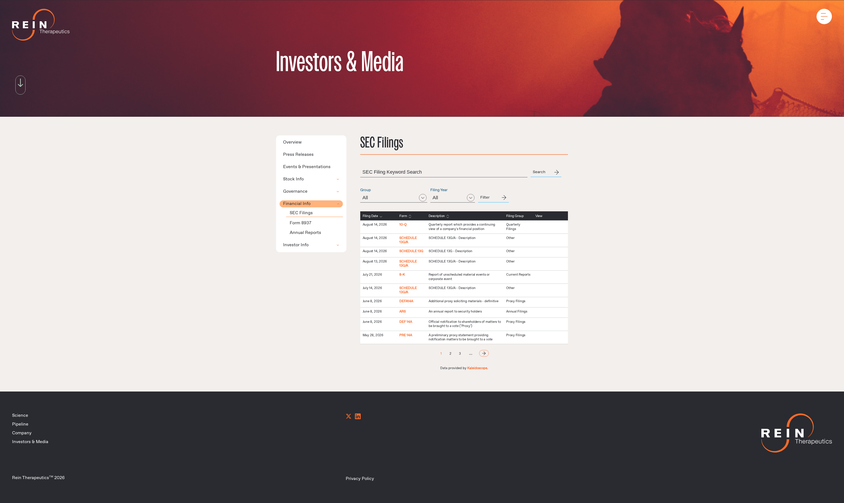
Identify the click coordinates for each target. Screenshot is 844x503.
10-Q (402, 225)
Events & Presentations (307, 167)
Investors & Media (30, 442)
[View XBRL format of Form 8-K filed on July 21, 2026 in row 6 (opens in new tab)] (554, 275)
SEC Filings (301, 213)
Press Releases (298, 155)
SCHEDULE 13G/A (408, 240)
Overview (292, 142)
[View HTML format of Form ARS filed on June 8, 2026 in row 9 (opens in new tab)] (549, 312)
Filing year (438, 190)
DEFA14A (406, 301)
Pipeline (20, 424)
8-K (402, 275)
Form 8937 (300, 223)
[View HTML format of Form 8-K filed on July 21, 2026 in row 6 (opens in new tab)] (560, 275)
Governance (295, 191)
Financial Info (297, 204)
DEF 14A (405, 322)
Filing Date (370, 216)
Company (22, 433)
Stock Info (293, 179)
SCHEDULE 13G (411, 251)
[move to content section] (20, 83)
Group (365, 190)
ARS (402, 311)
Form (403, 216)
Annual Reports (305, 233)
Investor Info (296, 245)
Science (20, 416)
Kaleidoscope (477, 368)
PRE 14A (405, 335)
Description (437, 216)
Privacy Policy (360, 479)
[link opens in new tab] (348, 416)
